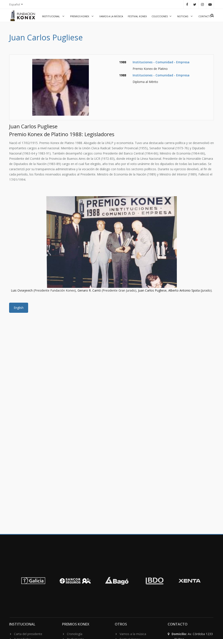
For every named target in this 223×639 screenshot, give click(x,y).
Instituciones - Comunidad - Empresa (161, 62)
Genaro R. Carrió (89, 290)
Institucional (51, 16)
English (19, 308)
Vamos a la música (111, 16)
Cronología (74, 634)
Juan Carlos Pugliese (152, 290)
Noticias (183, 16)
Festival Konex (137, 16)
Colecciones (160, 16)
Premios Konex (80, 16)
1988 (122, 62)
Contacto (205, 16)
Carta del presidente (28, 634)
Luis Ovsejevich (22, 290)
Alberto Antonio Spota (184, 290)
